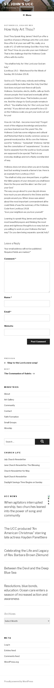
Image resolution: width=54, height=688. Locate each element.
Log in (7, 645)
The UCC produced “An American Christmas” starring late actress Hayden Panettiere (25, 533)
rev (31, 25)
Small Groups (10, 422)
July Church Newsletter (15, 459)
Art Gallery (9, 399)
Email (7, 312)
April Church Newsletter (15, 476)
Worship (8, 428)
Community (9, 405)
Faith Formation (11, 417)
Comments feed (12, 656)
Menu (28, 15)
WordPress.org (11, 662)
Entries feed (10, 650)
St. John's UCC (19, 4)
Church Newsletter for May (17, 471)
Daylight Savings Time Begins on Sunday (23, 482)
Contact (8, 411)
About (7, 394)
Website (8, 326)
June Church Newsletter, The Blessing (22, 465)
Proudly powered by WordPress (18, 681)
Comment (10, 259)
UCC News (10, 496)
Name (8, 297)
